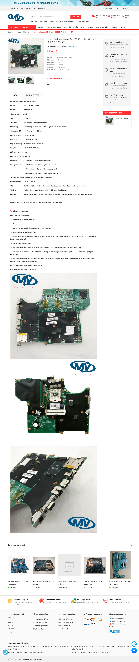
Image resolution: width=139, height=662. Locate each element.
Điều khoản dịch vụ (39, 629)
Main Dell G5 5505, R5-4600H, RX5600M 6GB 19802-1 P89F (78, 581)
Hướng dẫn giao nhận (40, 626)
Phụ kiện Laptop (59, 21)
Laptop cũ (68, 21)
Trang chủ (11, 622)
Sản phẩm (11, 629)
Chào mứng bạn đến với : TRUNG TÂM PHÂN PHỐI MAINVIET (27, 8)
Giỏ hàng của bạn (115, 15)
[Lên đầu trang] (135, 658)
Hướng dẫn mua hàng (40, 619)
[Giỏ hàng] (109, 16)
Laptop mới (74, 21)
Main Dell (51, 21)
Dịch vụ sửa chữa (84, 21)
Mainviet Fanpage (118, 619)
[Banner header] (69, 3)
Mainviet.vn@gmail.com (37, 652)
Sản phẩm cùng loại (16, 545)
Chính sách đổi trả (64, 626)
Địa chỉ (127, 15)
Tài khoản (98, 17)
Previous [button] (129, 545)
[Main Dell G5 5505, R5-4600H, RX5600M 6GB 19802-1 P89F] (69, 565)
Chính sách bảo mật (65, 619)
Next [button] (131, 545)
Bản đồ (127, 17)
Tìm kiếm (75, 17)
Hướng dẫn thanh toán (40, 622)
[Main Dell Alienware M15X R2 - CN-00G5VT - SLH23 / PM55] (109, 120)
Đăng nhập (98, 15)
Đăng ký (105, 15)
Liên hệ (10, 632)
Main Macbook (44, 21)
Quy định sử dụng (64, 629)
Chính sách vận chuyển (66, 622)
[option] (12, 81)
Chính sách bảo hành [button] (66, 614)
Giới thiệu (11, 625)
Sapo (40, 659)
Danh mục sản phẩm (22, 27)
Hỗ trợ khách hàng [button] (40, 614)
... (29, 23)
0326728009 (124, 8)
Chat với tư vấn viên (119, 621)
